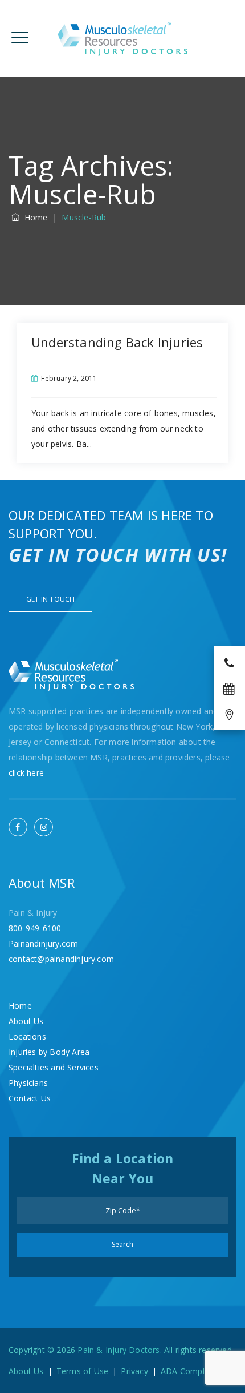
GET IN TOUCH (50, 599)
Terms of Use (82, 1371)
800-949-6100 (35, 928)
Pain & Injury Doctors (118, 1349)
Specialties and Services (54, 1067)
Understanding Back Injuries (117, 342)
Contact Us (30, 1098)
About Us (26, 1021)
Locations (27, 1036)
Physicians (28, 1082)
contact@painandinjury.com (61, 958)
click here (26, 772)
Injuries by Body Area (49, 1051)
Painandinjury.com (43, 943)
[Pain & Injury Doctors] (123, 38)
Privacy (134, 1371)
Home (33, 217)
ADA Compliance (192, 1371)
